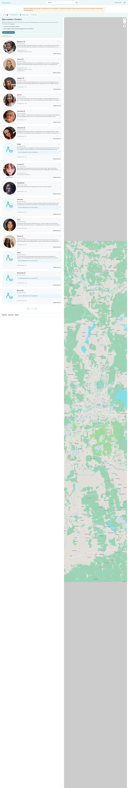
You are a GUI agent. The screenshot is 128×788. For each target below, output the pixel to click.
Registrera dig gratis (8, 32)
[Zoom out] (124, 22)
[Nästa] (36, 308)
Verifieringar (25, 15)
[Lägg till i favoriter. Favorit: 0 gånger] (59, 78)
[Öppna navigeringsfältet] (124, 2)
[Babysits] (6, 2)
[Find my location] (124, 26)
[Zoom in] (124, 19)
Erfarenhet (15, 15)
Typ (6, 15)
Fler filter (34, 15)
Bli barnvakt (118, 2)
